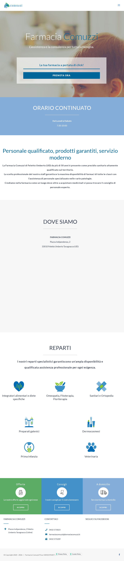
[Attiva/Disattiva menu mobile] (119, 5)
